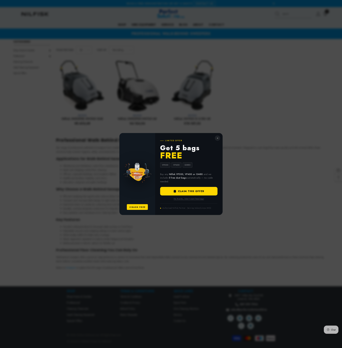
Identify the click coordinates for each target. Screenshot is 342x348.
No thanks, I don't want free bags (189, 198)
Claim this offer (191, 191)
